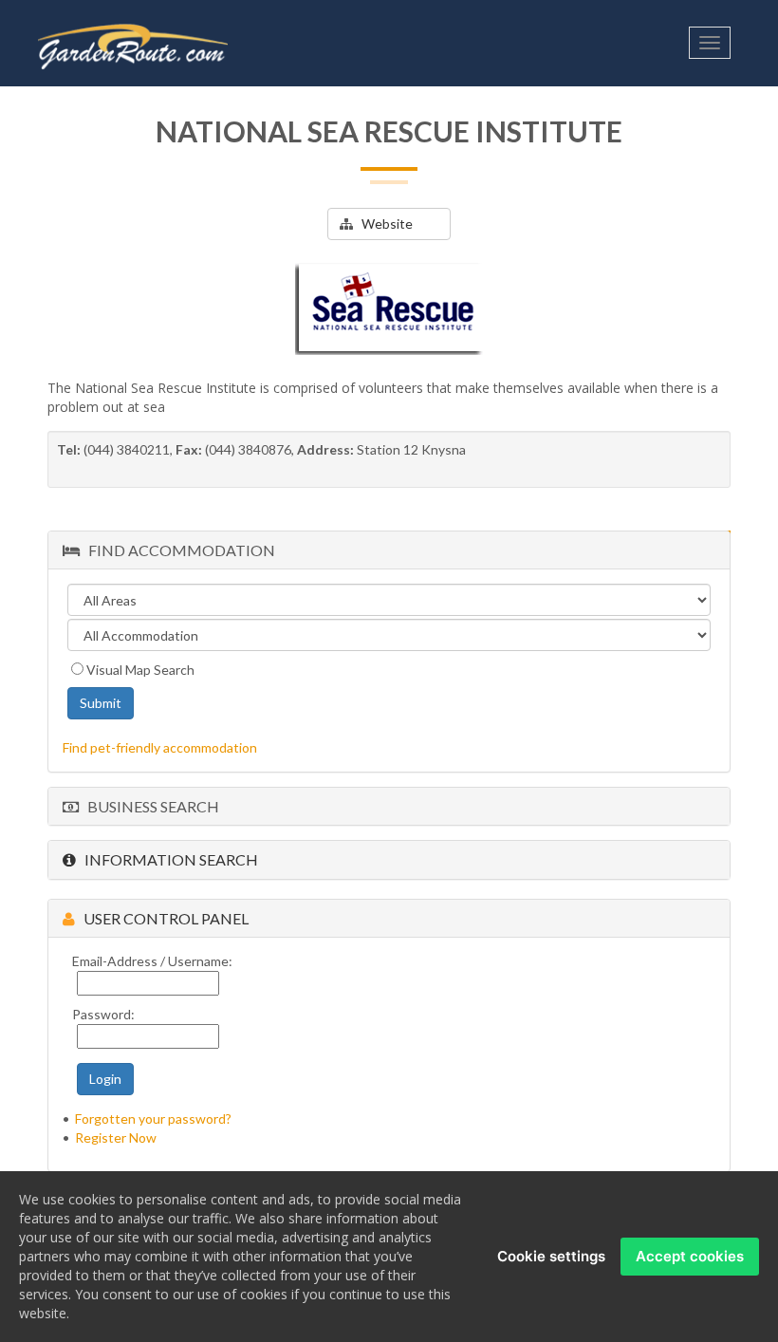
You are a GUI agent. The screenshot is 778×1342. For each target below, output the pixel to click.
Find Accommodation (177, 550)
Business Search (149, 806)
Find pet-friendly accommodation (160, 747)
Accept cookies (690, 1256)
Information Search (167, 859)
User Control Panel (162, 918)
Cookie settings (551, 1256)
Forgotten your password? (153, 1118)
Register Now (116, 1137)
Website (383, 223)
